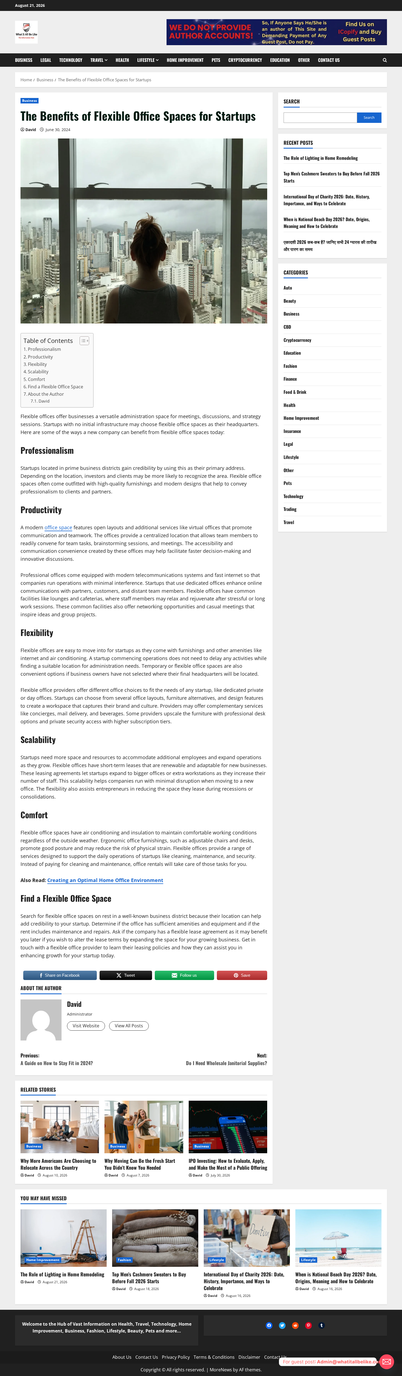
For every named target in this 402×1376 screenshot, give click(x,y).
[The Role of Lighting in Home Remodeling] (64, 1238)
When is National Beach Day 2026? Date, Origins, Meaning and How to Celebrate (327, 223)
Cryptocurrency (245, 60)
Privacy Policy (176, 1357)
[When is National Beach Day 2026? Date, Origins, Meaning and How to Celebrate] (338, 1238)
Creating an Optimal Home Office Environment (105, 880)
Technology (70, 60)
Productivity (40, 357)
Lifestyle (146, 60)
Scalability (38, 372)
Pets (216, 60)
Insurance (292, 431)
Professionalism (44, 349)
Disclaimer (249, 1357)
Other (304, 60)
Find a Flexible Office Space (55, 387)
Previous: (57, 1059)
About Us (122, 1357)
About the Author (46, 394)
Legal (45, 60)
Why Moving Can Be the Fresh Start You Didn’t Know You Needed (139, 1164)
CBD (287, 326)
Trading (290, 509)
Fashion (290, 366)
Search (292, 101)
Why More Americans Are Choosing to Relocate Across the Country (58, 1164)
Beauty (290, 300)
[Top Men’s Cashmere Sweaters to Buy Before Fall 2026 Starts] (155, 1238)
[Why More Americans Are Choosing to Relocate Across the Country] (60, 1127)
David (30, 129)
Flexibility (37, 364)
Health (122, 60)
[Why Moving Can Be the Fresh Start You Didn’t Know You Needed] (143, 1127)
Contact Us (329, 60)
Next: (226, 1059)
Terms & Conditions (214, 1357)
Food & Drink (295, 392)
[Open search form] (385, 60)
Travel (97, 60)
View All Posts (129, 1026)
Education (280, 60)
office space (58, 527)
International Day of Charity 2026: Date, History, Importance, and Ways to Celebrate (327, 200)
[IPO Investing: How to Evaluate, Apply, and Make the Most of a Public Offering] (228, 1127)
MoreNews (221, 1370)
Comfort (36, 379)
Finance (290, 378)
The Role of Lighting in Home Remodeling (321, 158)
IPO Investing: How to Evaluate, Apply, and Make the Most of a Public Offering (228, 1164)
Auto (288, 287)
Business (23, 60)
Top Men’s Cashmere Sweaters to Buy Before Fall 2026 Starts (149, 1278)
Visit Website (86, 1026)
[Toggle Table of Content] (81, 340)
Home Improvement (185, 60)
